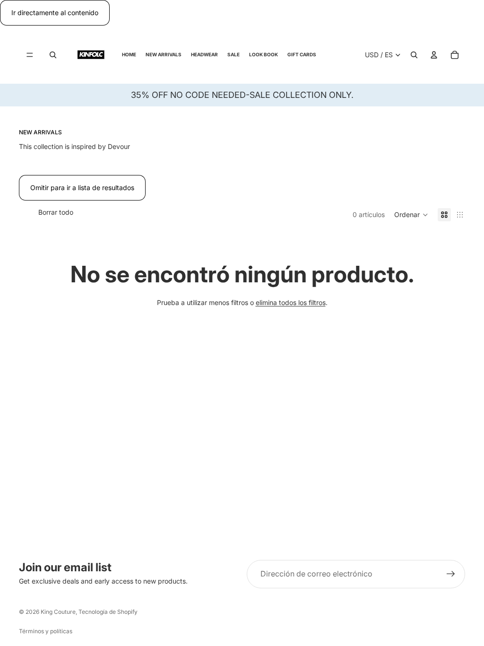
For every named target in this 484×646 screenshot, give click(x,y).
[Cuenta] (434, 54)
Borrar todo (55, 212)
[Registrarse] (451, 574)
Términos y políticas (45, 631)
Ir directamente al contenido (54, 13)
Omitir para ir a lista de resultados (82, 187)
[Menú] (30, 55)
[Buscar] (53, 54)
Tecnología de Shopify (108, 611)
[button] (411, 214)
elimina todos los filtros (291, 302)
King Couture (58, 611)
